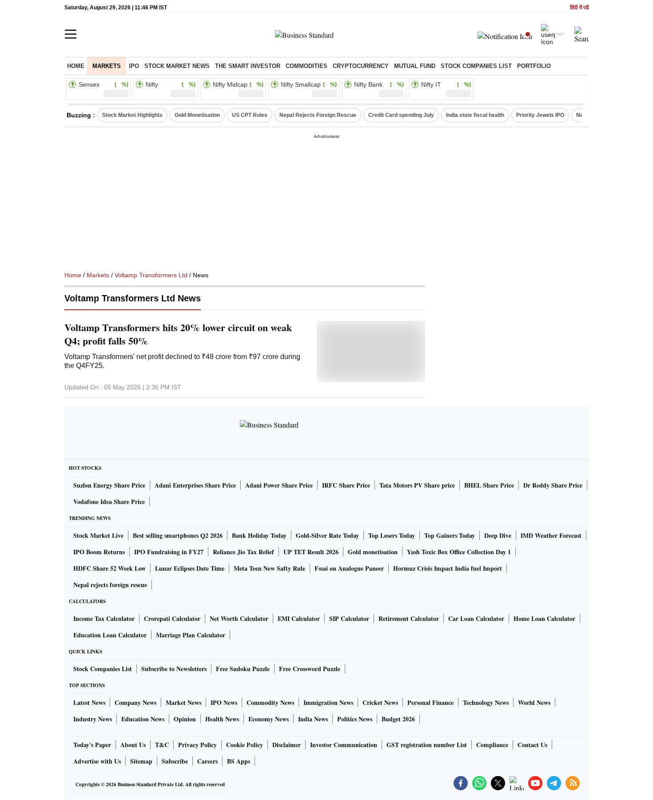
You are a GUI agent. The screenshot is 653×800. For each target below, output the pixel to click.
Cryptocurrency (361, 66)
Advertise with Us (97, 761)
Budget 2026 (398, 719)
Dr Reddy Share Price (552, 485)
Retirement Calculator (408, 618)
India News (313, 719)
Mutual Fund (414, 66)
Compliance (492, 744)
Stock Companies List (102, 668)
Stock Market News (177, 66)
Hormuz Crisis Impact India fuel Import (447, 568)
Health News (222, 719)
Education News (142, 719)
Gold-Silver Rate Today (327, 535)
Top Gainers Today (449, 535)
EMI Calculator (299, 618)
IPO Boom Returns (99, 551)
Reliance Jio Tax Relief (243, 551)
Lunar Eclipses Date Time (189, 568)
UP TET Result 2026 (310, 551)
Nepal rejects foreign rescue (110, 584)
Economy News (268, 719)
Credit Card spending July (401, 115)
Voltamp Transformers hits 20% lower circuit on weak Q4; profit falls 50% (178, 334)
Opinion (185, 719)
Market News (183, 702)
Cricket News (380, 702)
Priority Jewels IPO (540, 115)
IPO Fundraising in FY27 (168, 551)
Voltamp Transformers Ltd (151, 275)
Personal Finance (430, 702)
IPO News (224, 702)
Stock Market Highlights (132, 115)
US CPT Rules (249, 115)
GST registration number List (426, 744)
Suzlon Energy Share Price (109, 485)
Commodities (306, 66)
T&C (162, 744)
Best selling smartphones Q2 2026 (178, 535)
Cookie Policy (244, 744)
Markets (106, 66)
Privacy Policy (197, 744)
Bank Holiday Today (259, 535)
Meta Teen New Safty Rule (269, 568)
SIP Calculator (349, 618)
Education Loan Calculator (110, 635)
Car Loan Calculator (476, 618)
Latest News (89, 702)
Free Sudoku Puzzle (243, 668)
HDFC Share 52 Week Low (109, 568)
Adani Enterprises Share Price (195, 485)
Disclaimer (286, 744)
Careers (207, 761)
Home (75, 66)
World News (534, 702)
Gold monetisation (373, 551)
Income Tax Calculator (104, 618)
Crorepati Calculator (172, 618)
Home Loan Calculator (544, 618)
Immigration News (328, 702)
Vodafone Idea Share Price (109, 501)
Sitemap (141, 761)
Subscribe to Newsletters (174, 668)
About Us (133, 744)
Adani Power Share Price (279, 485)
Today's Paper (92, 744)
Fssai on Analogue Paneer (349, 568)
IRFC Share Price (346, 485)
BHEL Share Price (489, 485)
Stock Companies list (476, 66)
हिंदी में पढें (579, 8)
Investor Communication (343, 744)
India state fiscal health (475, 115)
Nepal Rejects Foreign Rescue (317, 115)
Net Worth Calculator (239, 618)
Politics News (354, 719)
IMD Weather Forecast (551, 535)
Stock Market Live (98, 535)
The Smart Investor (247, 66)
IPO (134, 66)
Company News (135, 702)
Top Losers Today (391, 535)
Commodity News (270, 702)
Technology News (486, 702)
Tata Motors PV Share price (417, 485)
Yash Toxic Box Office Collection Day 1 (459, 551)
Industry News (92, 719)
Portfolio (534, 66)
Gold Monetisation (197, 115)
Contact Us (532, 744)
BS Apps (238, 761)
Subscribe (175, 761)
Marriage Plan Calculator (190, 635)
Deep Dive (497, 535)
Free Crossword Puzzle (309, 668)
